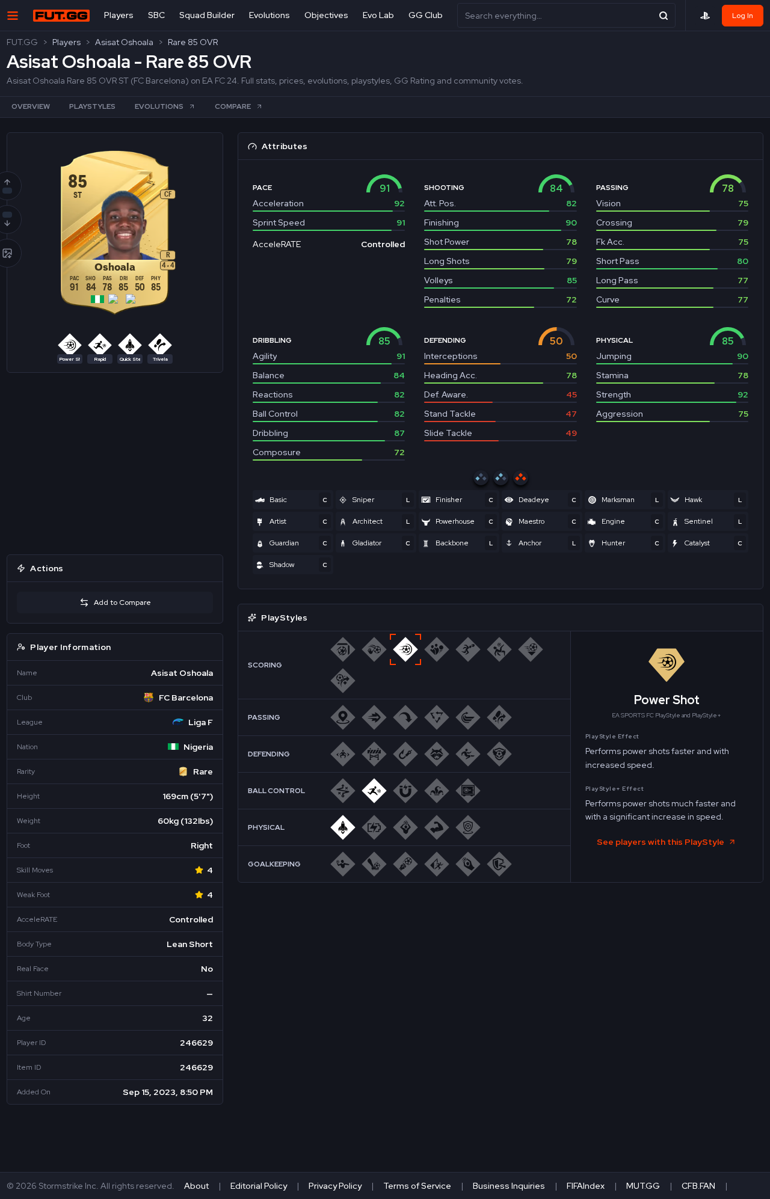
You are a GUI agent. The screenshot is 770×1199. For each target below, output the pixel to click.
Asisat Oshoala (124, 42)
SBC (156, 15)
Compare (233, 106)
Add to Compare (122, 602)
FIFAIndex (586, 1185)
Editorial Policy (258, 1185)
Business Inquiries (509, 1185)
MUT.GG (643, 1185)
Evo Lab (378, 15)
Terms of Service (417, 1185)
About (196, 1185)
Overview (30, 106)
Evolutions (269, 15)
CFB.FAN (698, 1185)
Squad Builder (207, 15)
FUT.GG (22, 42)
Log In (742, 15)
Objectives (326, 15)
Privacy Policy (335, 1185)
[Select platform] (705, 15)
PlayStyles (92, 106)
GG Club (425, 15)
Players (119, 15)
